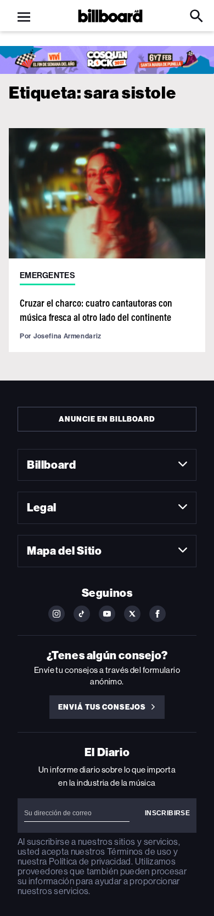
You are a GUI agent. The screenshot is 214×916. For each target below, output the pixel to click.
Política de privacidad (90, 861)
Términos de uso (139, 851)
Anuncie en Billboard (107, 419)
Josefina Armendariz (67, 336)
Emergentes (47, 275)
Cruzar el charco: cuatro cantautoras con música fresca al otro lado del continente (96, 309)
